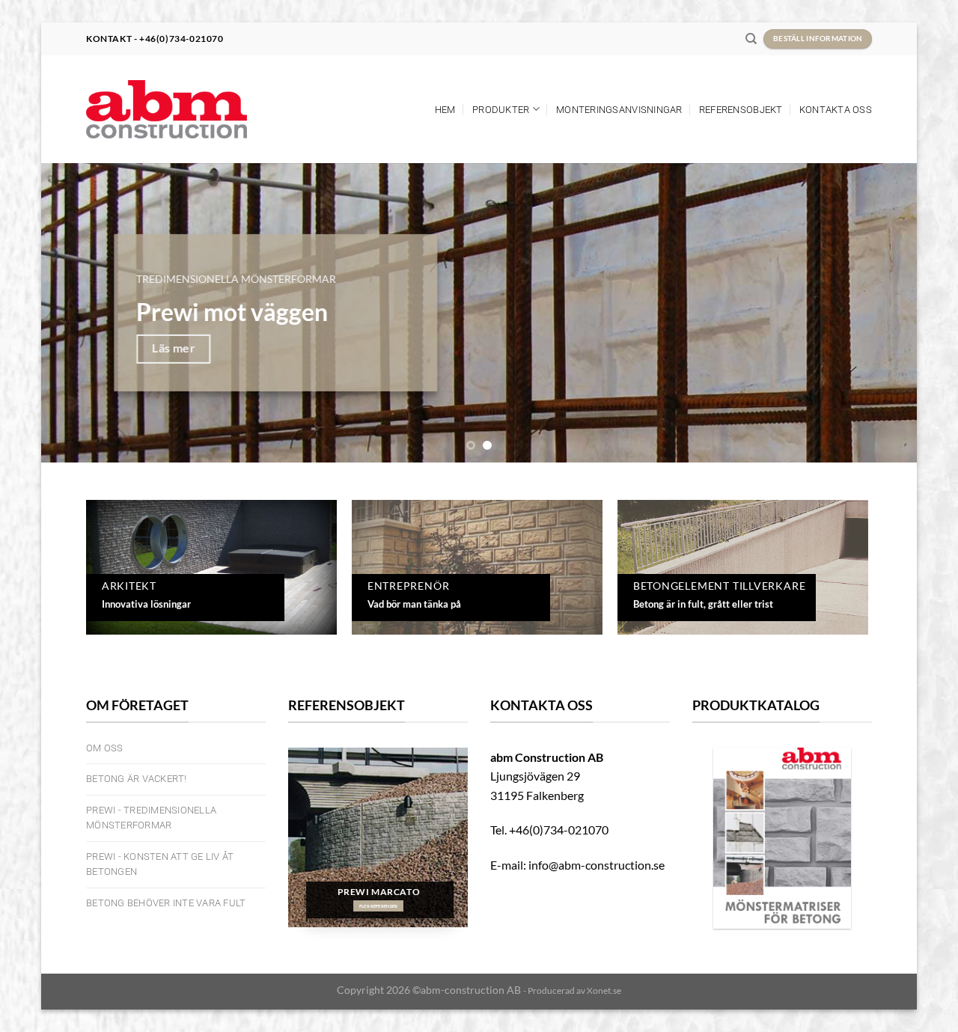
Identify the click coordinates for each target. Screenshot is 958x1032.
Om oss (104, 748)
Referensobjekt (741, 109)
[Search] (751, 38)
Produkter (500, 109)
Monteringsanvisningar (619, 109)
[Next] (880, 313)
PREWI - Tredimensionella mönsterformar (151, 817)
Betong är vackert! (136, 778)
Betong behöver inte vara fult (165, 903)
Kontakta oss (835, 109)
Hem (445, 109)
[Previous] (77, 313)
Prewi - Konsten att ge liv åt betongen (160, 864)
